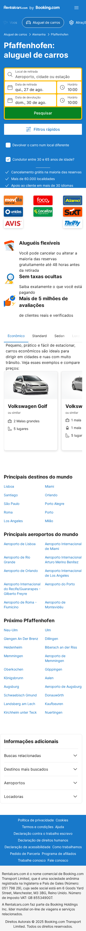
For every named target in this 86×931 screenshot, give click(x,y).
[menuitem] (43, 22)
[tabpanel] (43, 400)
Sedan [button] (59, 336)
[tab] (16, 336)
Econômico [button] (16, 336)
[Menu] (76, 7)
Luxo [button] (76, 336)
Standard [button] (39, 336)
